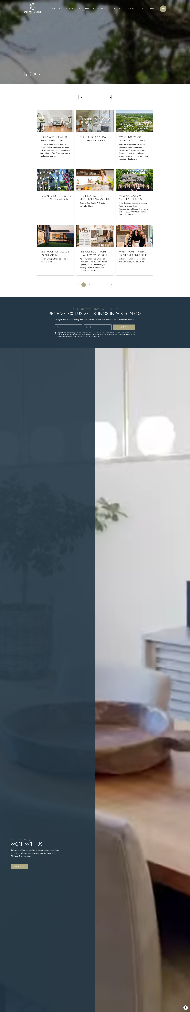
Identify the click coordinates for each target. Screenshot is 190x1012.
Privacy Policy (95, 336)
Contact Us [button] (19, 866)
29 (106, 284)
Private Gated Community (96, 9)
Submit (124, 327)
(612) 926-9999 (148, 9)
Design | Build (54, 9)
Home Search (117, 9)
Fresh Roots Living (73, 9)
